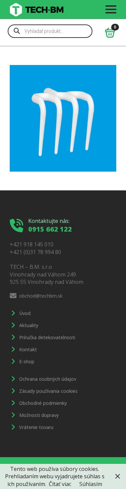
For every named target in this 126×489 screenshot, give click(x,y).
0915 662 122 (50, 229)
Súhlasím (90, 484)
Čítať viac (60, 484)
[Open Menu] (111, 9)
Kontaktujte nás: (49, 221)
